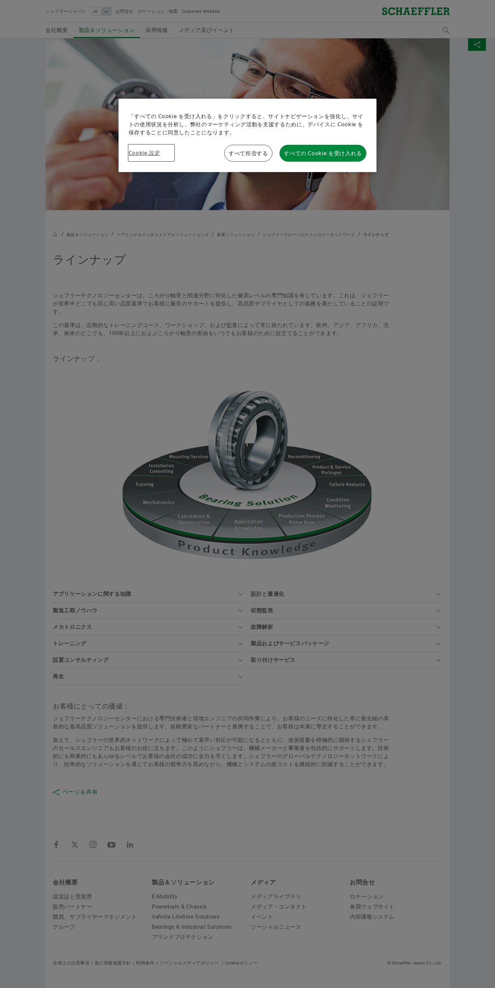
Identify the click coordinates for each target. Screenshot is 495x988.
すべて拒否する (248, 153)
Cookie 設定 (144, 153)
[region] (248, 135)
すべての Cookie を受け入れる (323, 153)
